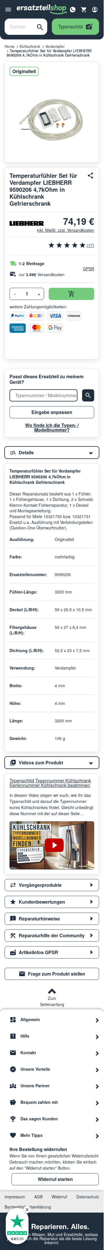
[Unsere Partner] (97, 1085)
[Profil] (94, 9)
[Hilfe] (97, 1036)
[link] (52, 974)
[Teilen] (90, 175)
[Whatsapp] (73, 9)
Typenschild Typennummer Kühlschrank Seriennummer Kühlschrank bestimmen (50, 783)
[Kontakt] (97, 1052)
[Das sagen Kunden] (97, 1119)
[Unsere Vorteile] (97, 1069)
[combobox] (19, 27)
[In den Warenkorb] (71, 294)
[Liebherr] (21, 223)
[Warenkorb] (83, 9)
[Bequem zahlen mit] (97, 1102)
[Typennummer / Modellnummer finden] (88, 395)
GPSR (88, 269)
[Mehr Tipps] (97, 1135)
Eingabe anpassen (51, 412)
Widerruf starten (55, 1179)
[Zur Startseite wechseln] (42, 10)
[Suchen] (40, 27)
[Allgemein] (97, 1019)
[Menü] (8, 10)
